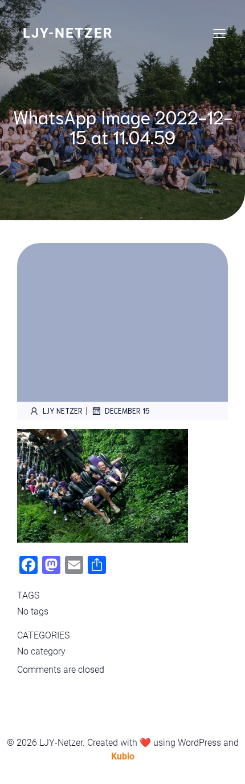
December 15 (127, 410)
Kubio (122, 756)
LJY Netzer (63, 410)
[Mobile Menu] (219, 33)
